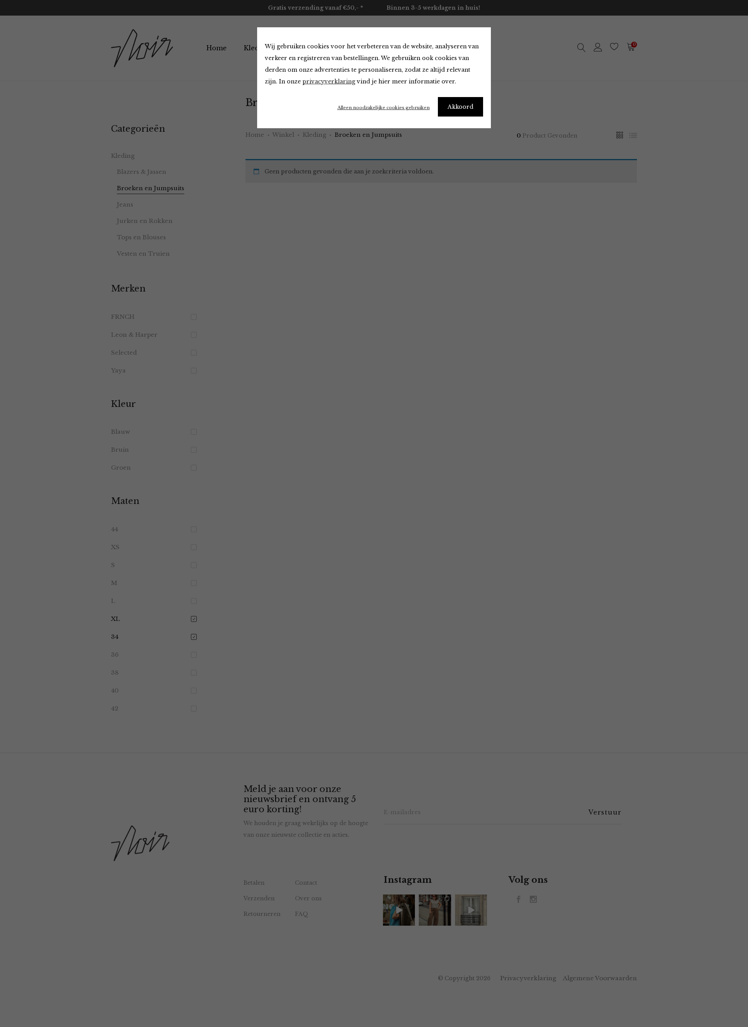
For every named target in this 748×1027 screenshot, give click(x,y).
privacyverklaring (328, 81)
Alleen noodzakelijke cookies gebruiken (383, 107)
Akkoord (460, 106)
